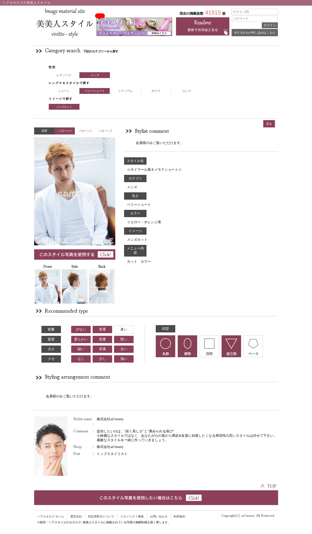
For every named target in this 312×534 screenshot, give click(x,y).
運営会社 (76, 516)
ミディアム (125, 91)
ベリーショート (94, 91)
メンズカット (64, 106)
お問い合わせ (158, 516)
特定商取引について (101, 516)
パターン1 (64, 131)
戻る (269, 123)
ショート (64, 91)
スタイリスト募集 (132, 516)
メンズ (94, 75)
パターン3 (105, 131)
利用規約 (179, 516)
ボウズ (155, 91)
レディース (64, 75)
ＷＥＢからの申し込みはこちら (254, 32)
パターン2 (85, 131)
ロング (186, 91)
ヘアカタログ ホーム (50, 516)
